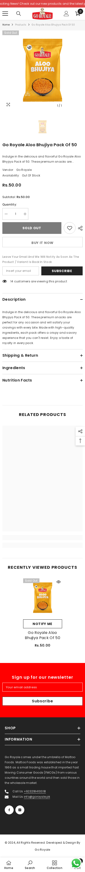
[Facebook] (9, 809)
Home (6, 24)
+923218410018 (35, 791)
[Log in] (66, 13)
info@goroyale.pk (37, 797)
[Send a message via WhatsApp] (76, 863)
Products (20, 24)
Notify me (42, 623)
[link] (42, 537)
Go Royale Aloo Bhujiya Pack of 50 (42, 635)
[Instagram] (19, 809)
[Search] (18, 13)
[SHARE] (79, 228)
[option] (42, 70)
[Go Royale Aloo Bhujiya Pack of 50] (42, 597)
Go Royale (24, 170)
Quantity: (9, 204)
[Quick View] (58, 581)
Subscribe (62, 271)
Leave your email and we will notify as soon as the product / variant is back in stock (40, 259)
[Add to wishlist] (70, 228)
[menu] (5, 13)
